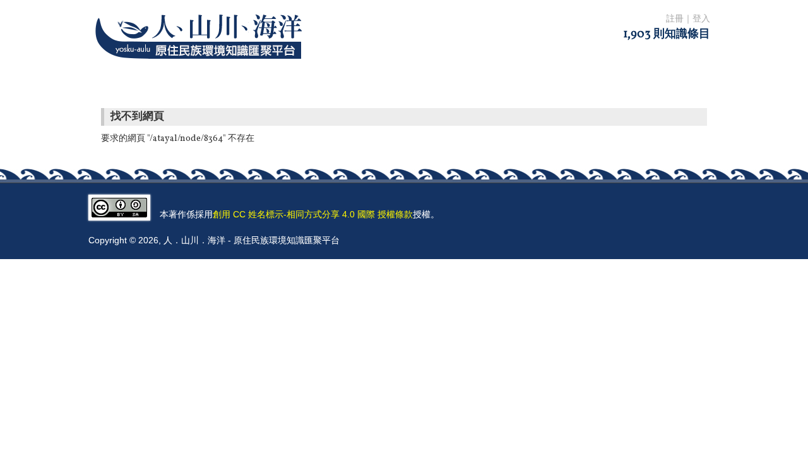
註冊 (675, 19)
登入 (701, 19)
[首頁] (201, 67)
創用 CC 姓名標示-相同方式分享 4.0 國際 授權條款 (313, 214)
